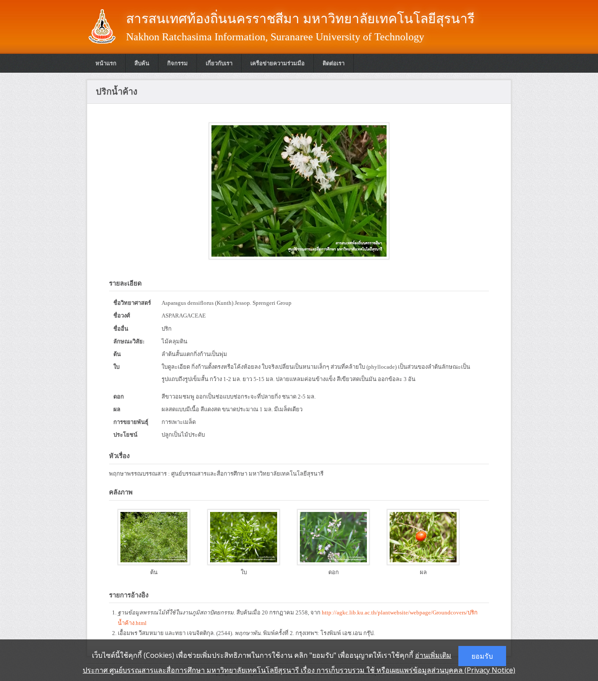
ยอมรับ (482, 656)
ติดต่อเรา (334, 63)
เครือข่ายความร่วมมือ (277, 63)
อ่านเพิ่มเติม (433, 655)
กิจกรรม (177, 63)
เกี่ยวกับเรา (219, 63)
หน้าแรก (105, 63)
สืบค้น (141, 63)
